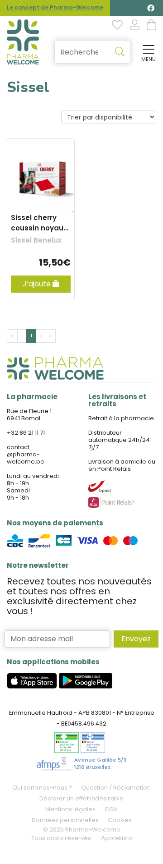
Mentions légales (70, 809)
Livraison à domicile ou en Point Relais (121, 465)
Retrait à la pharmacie (121, 418)
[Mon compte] (134, 25)
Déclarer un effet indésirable (81, 798)
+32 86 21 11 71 (26, 432)
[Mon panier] (151, 25)
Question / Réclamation (116, 787)
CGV (111, 809)
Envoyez (136, 639)
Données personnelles (65, 820)
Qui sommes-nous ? (42, 787)
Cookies (120, 820)
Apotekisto (116, 838)
